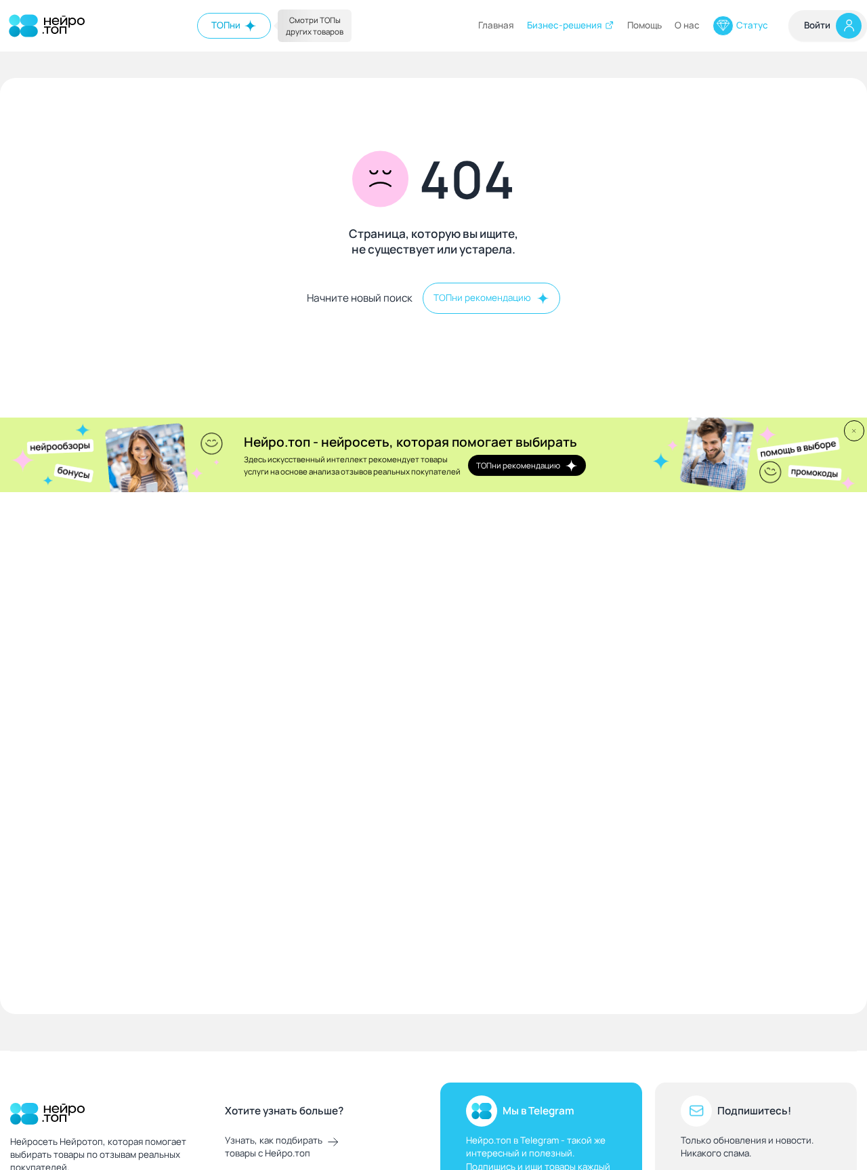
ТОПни (225, 25)
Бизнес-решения (564, 25)
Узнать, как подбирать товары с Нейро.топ (273, 1146)
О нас (687, 25)
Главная (496, 25)
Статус (752, 25)
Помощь (644, 25)
